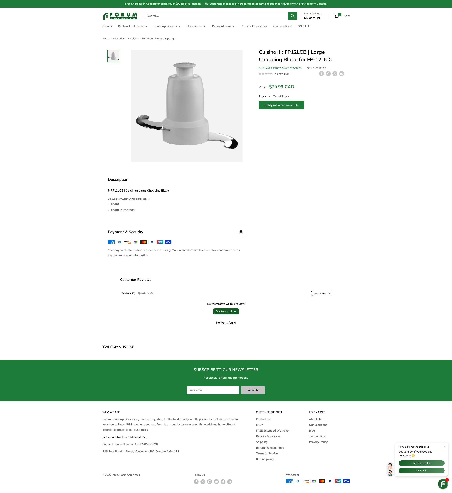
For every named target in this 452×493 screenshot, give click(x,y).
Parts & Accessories (254, 26)
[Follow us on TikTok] (223, 481)
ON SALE (304, 26)
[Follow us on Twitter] (202, 481)
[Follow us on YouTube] (216, 481)
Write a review (226, 311)
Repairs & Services (268, 436)
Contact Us (263, 419)
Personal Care (221, 26)
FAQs (259, 424)
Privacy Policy (318, 442)
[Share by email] (341, 73)
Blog (312, 430)
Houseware (194, 26)
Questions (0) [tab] (145, 293)
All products (120, 38)
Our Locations (282, 26)
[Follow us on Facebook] (196, 481)
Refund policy (265, 459)
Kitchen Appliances (130, 26)
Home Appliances (165, 26)
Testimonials (317, 436)
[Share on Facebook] (321, 73)
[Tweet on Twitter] (334, 73)
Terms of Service (267, 453)
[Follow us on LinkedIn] (229, 481)
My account (312, 18)
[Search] (292, 16)
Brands (107, 26)
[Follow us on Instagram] (209, 481)
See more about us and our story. (124, 437)
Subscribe (253, 390)
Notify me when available (281, 105)
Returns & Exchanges (270, 447)
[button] (443, 484)
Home (105, 38)
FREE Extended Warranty (273, 430)
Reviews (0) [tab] (128, 293)
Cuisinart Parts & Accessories (280, 68)
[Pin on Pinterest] (328, 73)
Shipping (262, 442)
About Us (315, 419)
